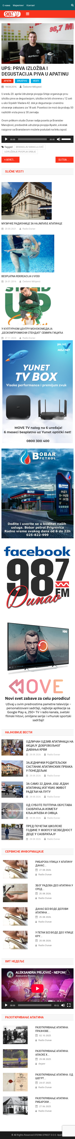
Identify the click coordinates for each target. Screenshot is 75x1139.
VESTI (36, 81)
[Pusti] (6, 139)
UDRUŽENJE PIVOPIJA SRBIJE (20, 151)
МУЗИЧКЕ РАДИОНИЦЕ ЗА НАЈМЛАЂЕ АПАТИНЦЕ (31, 223)
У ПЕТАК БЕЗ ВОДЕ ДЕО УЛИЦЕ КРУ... (54, 934)
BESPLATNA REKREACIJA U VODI (20, 276)
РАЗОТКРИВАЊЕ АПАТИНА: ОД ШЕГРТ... (54, 1076)
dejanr (41, 1063)
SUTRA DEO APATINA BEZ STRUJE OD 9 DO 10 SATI (66, 159)
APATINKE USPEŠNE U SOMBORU (12, 159)
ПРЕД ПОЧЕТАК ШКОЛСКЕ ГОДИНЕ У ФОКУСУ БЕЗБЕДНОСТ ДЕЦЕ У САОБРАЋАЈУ (49, 830)
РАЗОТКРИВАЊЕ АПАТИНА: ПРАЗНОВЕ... (52, 1029)
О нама (6, 5)
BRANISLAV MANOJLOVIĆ (30, 147)
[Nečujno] (58, 139)
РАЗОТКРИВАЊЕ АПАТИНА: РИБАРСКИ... (52, 1100)
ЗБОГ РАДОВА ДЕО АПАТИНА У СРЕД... (54, 887)
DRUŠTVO (22, 81)
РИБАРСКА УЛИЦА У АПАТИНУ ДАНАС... (53, 863)
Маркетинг (18, 5)
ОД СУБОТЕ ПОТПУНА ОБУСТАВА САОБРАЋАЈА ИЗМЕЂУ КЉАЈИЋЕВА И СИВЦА (49, 809)
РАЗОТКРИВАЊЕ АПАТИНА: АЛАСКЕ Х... (52, 1053)
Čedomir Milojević (32, 86)
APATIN (7, 81)
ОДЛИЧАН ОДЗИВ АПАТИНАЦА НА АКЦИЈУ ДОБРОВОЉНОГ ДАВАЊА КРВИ (49, 745)
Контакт (31, 5)
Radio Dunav (29, 229)
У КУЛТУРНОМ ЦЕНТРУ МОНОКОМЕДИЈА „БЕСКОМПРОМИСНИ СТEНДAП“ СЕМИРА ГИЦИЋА (32, 330)
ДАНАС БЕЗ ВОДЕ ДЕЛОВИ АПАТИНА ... (51, 910)
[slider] (67, 139)
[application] (37, 139)
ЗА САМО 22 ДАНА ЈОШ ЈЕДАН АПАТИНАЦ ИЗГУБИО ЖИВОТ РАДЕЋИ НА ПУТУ (47, 788)
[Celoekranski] (69, 1005)
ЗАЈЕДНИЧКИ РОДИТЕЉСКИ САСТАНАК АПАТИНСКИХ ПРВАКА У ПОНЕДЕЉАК (49, 766)
